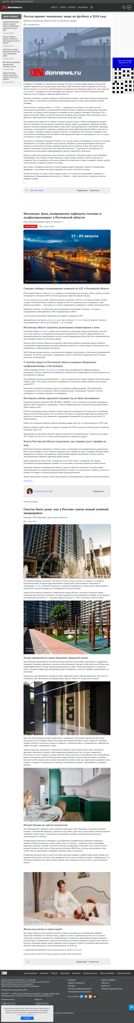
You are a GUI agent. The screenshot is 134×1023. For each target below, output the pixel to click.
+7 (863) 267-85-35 (42, 1003)
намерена (44, 331)
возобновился (51, 320)
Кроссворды (65, 973)
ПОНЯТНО (27, 1018)
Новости (54, 7)
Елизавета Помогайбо (44, 491)
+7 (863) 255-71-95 (8, 1003)
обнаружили (51, 370)
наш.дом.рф (77, 950)
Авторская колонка (90, 973)
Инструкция (44, 973)
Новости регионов (124, 973)
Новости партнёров (107, 973)
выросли (51, 293)
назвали (74, 402)
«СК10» (38, 586)
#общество (28, 481)
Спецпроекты (83, 7)
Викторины (76, 973)
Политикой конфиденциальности (26, 1014)
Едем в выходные (30, 973)
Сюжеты (63, 7)
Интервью (72, 7)
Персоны (54, 973)
